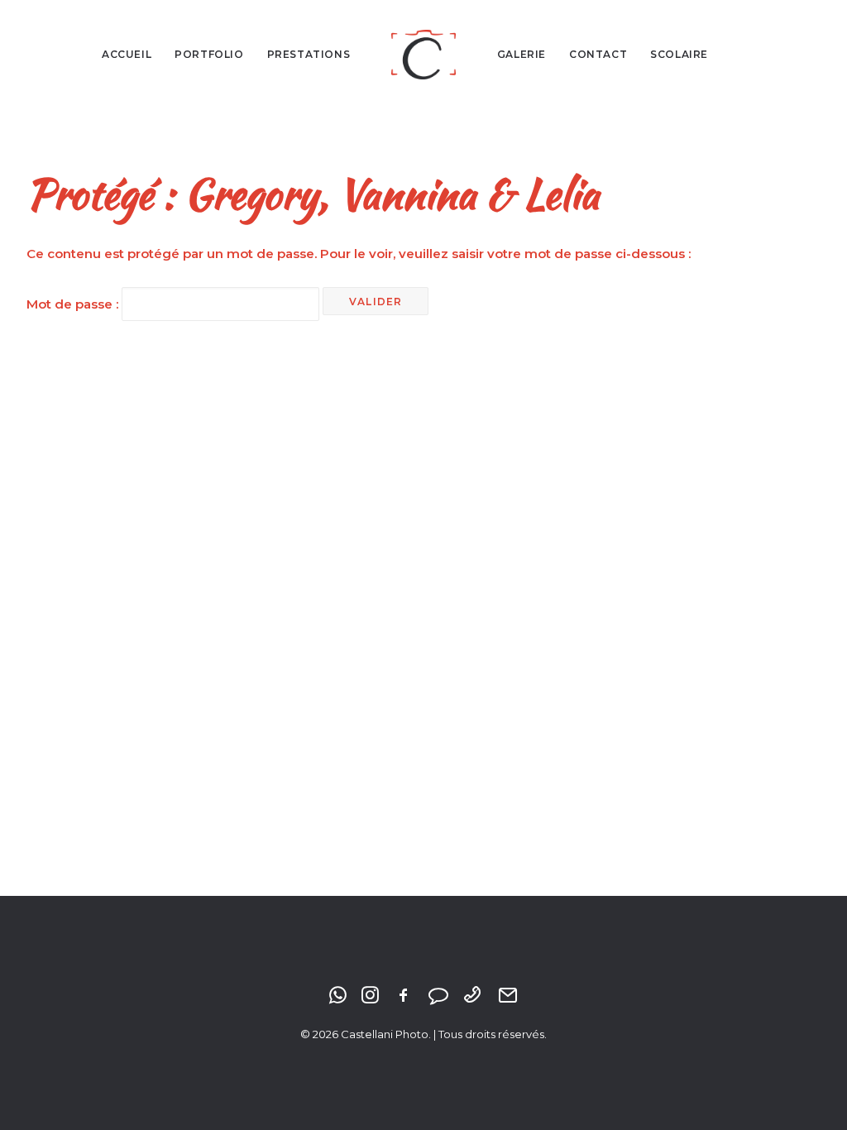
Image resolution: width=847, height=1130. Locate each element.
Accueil (126, 54)
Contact (598, 54)
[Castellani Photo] (423, 54)
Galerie (521, 54)
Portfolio (209, 54)
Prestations (309, 54)
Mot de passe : (74, 304)
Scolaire (679, 54)
